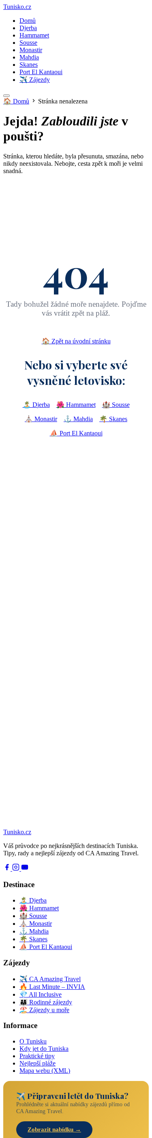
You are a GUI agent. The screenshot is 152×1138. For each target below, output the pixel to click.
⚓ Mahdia (78, 418)
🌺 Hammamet (76, 404)
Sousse (28, 42)
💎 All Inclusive (40, 994)
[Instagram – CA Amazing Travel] (16, 868)
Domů (27, 20)
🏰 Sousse (116, 404)
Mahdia (29, 57)
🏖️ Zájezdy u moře (44, 1009)
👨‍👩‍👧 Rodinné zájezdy (45, 1002)
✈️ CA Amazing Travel (50, 978)
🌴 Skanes (113, 418)
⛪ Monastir (41, 418)
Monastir (30, 49)
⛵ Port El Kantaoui (76, 433)
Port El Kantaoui (40, 71)
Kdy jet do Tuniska (44, 1048)
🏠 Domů (16, 101)
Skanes (28, 64)
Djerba (28, 27)
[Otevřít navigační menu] (6, 95)
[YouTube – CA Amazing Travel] (24, 868)
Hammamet (34, 35)
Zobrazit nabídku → (54, 1129)
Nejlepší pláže (37, 1063)
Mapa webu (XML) (44, 1070)
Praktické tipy (37, 1055)
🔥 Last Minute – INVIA (52, 986)
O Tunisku (33, 1041)
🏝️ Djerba (36, 404)
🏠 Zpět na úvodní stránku (76, 341)
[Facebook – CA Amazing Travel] (7, 868)
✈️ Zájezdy (34, 79)
